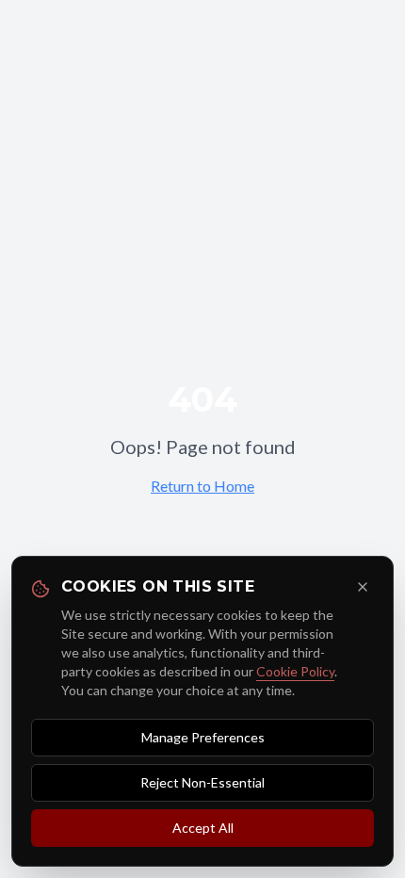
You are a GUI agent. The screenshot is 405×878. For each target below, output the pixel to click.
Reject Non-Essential (202, 782)
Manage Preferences (203, 737)
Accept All (203, 828)
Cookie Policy (295, 671)
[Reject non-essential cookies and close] (362, 587)
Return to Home (202, 486)
